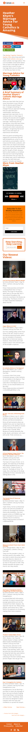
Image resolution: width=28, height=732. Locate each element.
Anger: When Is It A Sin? (9, 326)
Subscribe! (19, 726)
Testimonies (6, 504)
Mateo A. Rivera (9, 416)
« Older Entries (7, 707)
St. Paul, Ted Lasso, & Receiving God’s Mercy (13, 414)
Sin (21, 329)
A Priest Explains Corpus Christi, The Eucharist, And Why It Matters (13, 454)
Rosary (5, 286)
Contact (9, 724)
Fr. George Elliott (10, 547)
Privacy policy (8, 726)
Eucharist (6, 459)
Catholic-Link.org (16, 59)
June (18, 459)
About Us (17, 724)
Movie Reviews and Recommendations (13, 419)
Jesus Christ (13, 459)
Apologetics (6, 371)
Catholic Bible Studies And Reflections (13, 641)
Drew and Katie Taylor (11, 282)
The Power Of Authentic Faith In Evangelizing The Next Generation (13, 590)
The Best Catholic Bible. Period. (12, 635)
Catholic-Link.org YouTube (15, 284)
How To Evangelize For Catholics (12, 682)
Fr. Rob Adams (9, 327)
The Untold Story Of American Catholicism (11, 498)
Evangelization (7, 596)
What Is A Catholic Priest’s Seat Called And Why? (14, 545)
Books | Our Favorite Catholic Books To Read (11, 639)
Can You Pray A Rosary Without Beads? (14, 280)
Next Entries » (21, 707)
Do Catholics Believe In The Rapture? (13, 368)
